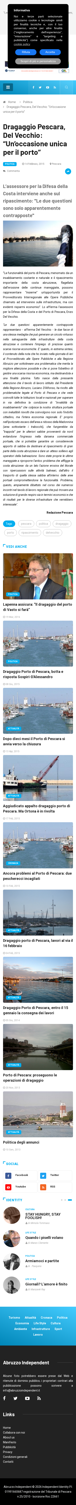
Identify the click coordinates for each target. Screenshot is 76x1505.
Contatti (8, 1461)
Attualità (13, 729)
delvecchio (52, 532)
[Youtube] (47, 87)
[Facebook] (33, 87)
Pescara (56, 164)
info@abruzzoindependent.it (21, 1390)
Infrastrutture (41, 1329)
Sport (58, 1329)
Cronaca (13, 863)
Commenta (13, 171)
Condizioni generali (15, 1456)
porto (10, 532)
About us (9, 1437)
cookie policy (22, 44)
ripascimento (29, 532)
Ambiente (20, 1329)
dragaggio (62, 523)
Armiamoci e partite (42, 1261)
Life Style (30, 1233)
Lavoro (38, 1334)
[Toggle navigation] (8, 87)
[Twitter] (40, 87)
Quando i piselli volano (44, 1237)
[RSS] (55, 87)
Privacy (7, 1452)
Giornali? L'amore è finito (46, 1284)
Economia (22, 1323)
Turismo (14, 1317)
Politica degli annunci (21, 1142)
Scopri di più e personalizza (38, 61)
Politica (27, 102)
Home (12, 102)
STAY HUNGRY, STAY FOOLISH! (43, 1216)
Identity (14, 1200)
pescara (26, 523)
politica (43, 523)
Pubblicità (9, 1447)
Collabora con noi (14, 1432)
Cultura (30, 1209)
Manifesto (9, 1442)
